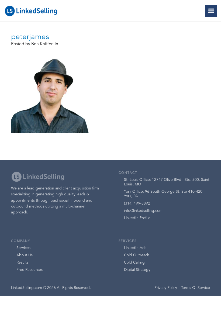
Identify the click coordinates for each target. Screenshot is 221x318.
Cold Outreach (136, 255)
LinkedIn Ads (135, 248)
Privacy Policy (165, 288)
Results (22, 262)
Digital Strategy (137, 270)
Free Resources (29, 270)
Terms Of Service (195, 288)
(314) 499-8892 (137, 203)
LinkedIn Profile (137, 218)
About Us (24, 255)
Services (23, 248)
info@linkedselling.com (143, 211)
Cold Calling (134, 262)
